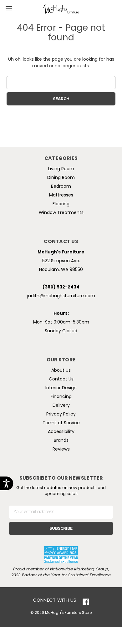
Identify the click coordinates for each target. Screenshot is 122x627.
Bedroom (61, 186)
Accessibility (61, 432)
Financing (61, 397)
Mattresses (61, 195)
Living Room (61, 169)
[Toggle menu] (8, 8)
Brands (61, 440)
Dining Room (61, 178)
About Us (61, 370)
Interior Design (61, 388)
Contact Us (61, 379)
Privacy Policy (61, 414)
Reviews (61, 449)
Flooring (61, 204)
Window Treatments (61, 213)
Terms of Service (61, 423)
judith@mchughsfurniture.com (61, 296)
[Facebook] (86, 602)
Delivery (61, 405)
